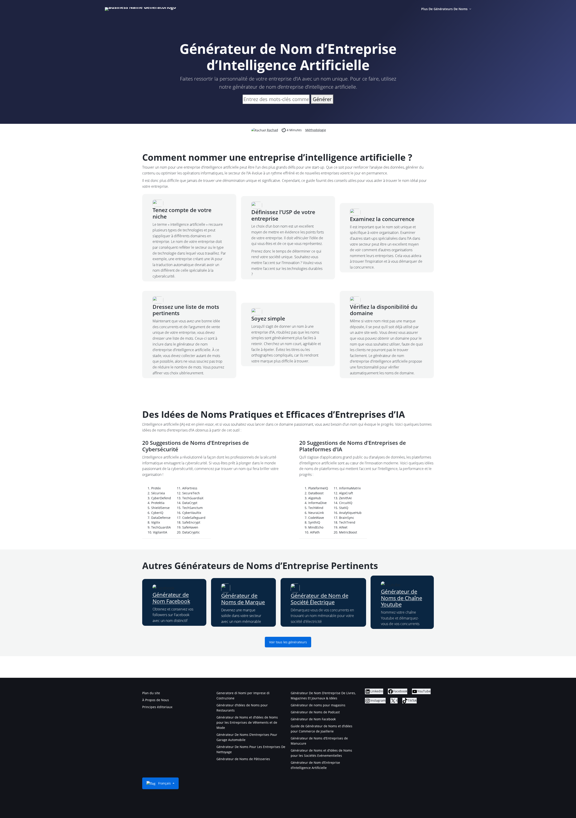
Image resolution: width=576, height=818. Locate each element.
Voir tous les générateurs (288, 642)
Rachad (272, 130)
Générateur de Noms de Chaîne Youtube (401, 598)
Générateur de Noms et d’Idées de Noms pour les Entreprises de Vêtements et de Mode (247, 722)
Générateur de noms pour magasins (318, 705)
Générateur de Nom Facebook (171, 598)
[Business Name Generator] (140, 9)
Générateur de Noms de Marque (243, 599)
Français (164, 783)
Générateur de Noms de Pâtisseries (243, 759)
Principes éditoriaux (157, 707)
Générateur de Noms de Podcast (315, 712)
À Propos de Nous (155, 700)
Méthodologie (315, 130)
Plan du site (151, 693)
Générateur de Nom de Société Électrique (319, 599)
